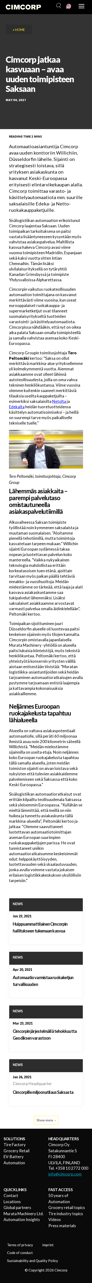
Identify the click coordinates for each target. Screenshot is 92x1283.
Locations (12, 1201)
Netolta (59, 401)
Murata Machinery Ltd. (24, 1213)
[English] (69, 6)
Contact (11, 1195)
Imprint (48, 1245)
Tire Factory (15, 1144)
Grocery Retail (16, 1150)
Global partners (17, 1207)
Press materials (62, 1225)
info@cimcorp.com (65, 1174)
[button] (58, 5)
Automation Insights (22, 1219)
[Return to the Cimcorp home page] (23, 7)
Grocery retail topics (66, 1207)
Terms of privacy (20, 1245)
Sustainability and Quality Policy (32, 1260)
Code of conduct (20, 1252)
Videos (54, 1219)
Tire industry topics (65, 1213)
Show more (45, 1120)
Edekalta (17, 406)
